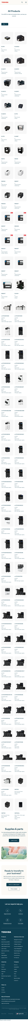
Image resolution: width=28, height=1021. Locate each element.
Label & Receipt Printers (5, 946)
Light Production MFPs (5, 944)
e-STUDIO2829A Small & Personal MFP (8, 1001)
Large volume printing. (5, 1003)
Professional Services (18, 942)
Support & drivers (7, 913)
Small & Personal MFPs (5, 942)
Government (3, 969)
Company (16, 962)
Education (3, 964)
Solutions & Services (19, 937)
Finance (2, 967)
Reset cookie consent (5, 1020)
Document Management (18, 946)
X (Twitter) (3, 992)
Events (15, 976)
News (15, 973)
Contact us (20, 913)
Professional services (7, 923)
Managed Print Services (18, 939)
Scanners (3, 953)
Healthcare (3, 971)
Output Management (18, 948)
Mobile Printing (17, 953)
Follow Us (3, 985)
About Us (15, 964)
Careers (15, 969)
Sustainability (16, 967)
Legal (2, 973)
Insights (15, 971)
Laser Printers (3, 948)
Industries (3, 962)
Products (3, 937)
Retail (2, 978)
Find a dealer (20, 923)
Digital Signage (4, 955)
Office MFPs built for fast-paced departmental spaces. (10, 999)
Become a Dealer (17, 978)
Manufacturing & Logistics (6, 976)
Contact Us (16, 980)
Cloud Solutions (17, 955)
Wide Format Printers (5, 951)
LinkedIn (2, 987)
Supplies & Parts (4, 957)
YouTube (2, 990)
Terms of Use (3, 1013)
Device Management (17, 951)
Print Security (16, 957)
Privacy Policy (10, 1013)
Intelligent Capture (17, 944)
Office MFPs (3, 939)
